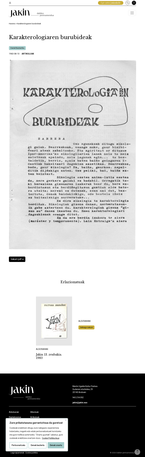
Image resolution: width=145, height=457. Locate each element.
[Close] (66, 420)
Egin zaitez (111, 3)
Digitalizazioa (15, 417)
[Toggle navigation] (132, 13)
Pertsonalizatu (18, 445)
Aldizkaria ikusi (46, 342)
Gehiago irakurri (86, 327)
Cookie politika (31, 453)
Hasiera (12, 24)
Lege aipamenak (17, 453)
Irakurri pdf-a (17, 259)
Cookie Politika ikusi (50, 438)
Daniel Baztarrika (17, 48)
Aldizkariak (14, 412)
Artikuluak (28, 54)
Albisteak (34, 412)
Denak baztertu (37, 445)
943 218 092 (78, 397)
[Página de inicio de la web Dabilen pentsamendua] (31, 13)
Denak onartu (56, 445)
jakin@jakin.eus (79, 402)
